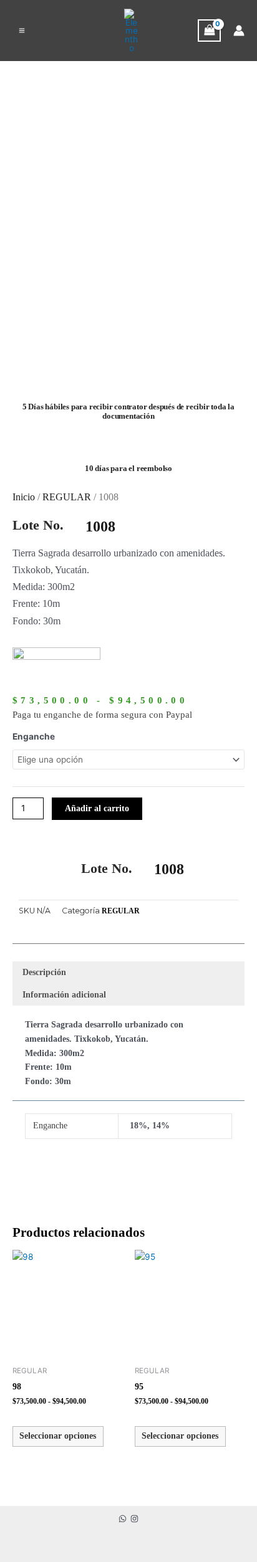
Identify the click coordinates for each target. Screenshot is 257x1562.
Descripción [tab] (44, 972)
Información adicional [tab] (64, 994)
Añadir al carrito (97, 808)
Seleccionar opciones (57, 1436)
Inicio (23, 497)
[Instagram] (134, 1519)
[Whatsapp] (122, 1519)
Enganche (33, 736)
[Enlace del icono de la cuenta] (239, 30)
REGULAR (66, 497)
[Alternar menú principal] (21, 30)
